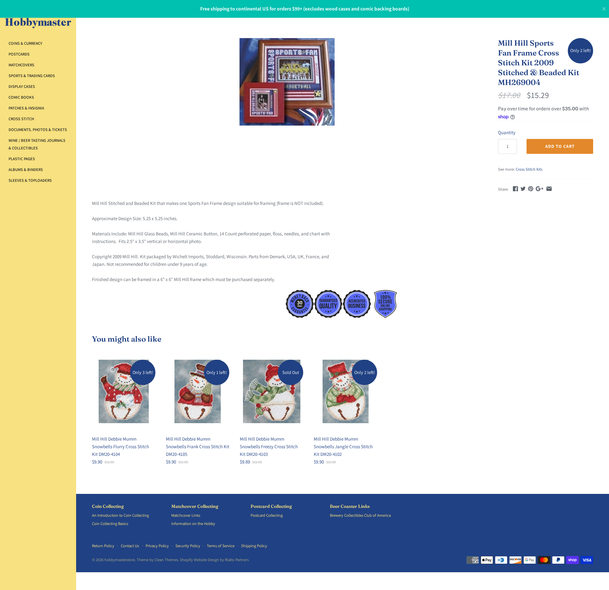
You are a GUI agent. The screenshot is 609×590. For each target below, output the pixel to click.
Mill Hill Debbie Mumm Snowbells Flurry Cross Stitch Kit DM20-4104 (120, 446)
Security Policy (187, 545)
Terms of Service (220, 545)
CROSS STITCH (21, 118)
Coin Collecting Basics (110, 523)
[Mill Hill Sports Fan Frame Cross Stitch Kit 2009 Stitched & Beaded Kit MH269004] (287, 82)
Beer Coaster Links (350, 506)
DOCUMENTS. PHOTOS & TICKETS (38, 129)
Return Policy (103, 545)
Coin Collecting (108, 506)
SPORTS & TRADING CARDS (32, 75)
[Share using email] (549, 189)
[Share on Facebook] (515, 189)
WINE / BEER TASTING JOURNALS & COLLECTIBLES (37, 144)
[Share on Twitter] (523, 189)
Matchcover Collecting (194, 506)
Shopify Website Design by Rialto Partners (214, 559)
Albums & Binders (26, 169)
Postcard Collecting (271, 506)
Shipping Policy (254, 545)
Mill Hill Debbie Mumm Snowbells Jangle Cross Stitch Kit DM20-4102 (343, 446)
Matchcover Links (185, 515)
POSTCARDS (19, 54)
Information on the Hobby (193, 523)
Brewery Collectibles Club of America (360, 515)
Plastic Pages (22, 158)
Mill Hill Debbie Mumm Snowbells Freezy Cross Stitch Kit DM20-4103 (269, 446)
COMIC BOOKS (21, 97)
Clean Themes (166, 559)
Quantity (506, 132)
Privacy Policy (157, 545)
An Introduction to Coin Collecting (120, 515)
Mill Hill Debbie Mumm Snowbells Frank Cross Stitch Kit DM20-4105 (197, 446)
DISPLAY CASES (22, 86)
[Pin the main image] (530, 189)
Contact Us (130, 545)
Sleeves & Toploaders (30, 180)
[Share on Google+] (539, 189)
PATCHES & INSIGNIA (26, 108)
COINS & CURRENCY (25, 43)
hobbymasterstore (119, 559)
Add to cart (560, 146)
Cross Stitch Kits (529, 169)
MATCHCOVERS (21, 65)
